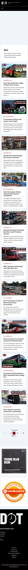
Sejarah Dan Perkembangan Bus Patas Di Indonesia (12, 156)
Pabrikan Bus (9, 336)
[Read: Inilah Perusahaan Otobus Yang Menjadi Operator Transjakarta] (14, 179)
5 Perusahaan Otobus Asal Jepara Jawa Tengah (12, 120)
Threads (2, 536)
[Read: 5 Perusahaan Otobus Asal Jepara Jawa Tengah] (14, 107)
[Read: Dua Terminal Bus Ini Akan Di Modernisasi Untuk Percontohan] (14, 288)
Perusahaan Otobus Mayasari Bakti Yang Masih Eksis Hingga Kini (13, 375)
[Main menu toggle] (24, 3)
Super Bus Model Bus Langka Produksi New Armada (13, 84)
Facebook (2, 534)
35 (23, 433)
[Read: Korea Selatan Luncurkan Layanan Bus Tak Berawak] (14, 397)
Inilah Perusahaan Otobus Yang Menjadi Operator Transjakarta (12, 193)
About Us (14, 547)
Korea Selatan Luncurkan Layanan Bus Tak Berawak (12, 410)
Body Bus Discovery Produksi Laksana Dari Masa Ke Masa (13, 340)
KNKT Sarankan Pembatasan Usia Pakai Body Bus (13, 267)
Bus (11, 80)
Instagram (2, 532)
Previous (14, 430)
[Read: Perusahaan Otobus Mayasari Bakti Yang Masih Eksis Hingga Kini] (14, 361)
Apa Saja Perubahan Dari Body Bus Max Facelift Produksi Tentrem (13, 232)
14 (17, 433)
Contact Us (14, 549)
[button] (2, 8)
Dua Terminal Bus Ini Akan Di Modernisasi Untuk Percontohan (13, 302)
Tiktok (1, 540)
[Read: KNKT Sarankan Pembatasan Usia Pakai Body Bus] (14, 254)
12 (11, 433)
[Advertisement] (14, 26)
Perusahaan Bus (10, 116)
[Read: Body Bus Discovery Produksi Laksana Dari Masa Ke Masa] (14, 326)
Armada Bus (6, 80)
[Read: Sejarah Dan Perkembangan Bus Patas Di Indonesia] (14, 143)
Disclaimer (14, 555)
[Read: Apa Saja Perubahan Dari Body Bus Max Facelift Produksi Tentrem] (14, 217)
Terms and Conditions (14, 553)
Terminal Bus (9, 298)
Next (14, 436)
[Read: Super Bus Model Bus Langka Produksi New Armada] (14, 70)
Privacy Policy (14, 551)
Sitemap (14, 557)
